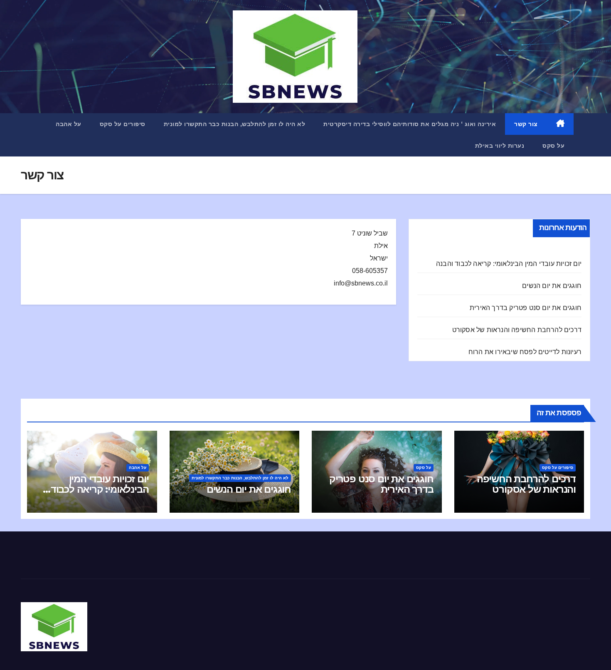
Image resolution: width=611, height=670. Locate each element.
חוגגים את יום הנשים (551, 285)
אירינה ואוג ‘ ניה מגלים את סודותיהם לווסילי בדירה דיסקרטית (409, 124)
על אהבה (68, 124)
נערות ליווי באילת (500, 145)
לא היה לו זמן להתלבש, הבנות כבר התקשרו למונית (235, 124)
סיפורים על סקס (122, 124)
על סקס (553, 145)
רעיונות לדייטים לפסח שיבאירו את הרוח (524, 351)
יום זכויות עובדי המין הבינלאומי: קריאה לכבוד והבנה (508, 263)
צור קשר (526, 124)
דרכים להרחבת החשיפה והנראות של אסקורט (516, 329)
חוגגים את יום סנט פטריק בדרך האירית (525, 307)
